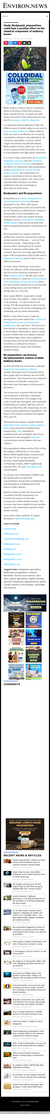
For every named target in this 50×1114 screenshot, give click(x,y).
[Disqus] (25, 719)
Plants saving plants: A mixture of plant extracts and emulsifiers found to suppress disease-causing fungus (29, 862)
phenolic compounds (13, 581)
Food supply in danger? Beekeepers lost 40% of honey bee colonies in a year (29, 943)
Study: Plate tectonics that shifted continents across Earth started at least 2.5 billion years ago (29, 874)
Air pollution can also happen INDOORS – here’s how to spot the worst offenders (29, 1076)
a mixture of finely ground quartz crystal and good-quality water (25, 322)
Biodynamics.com (12, 544)
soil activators (27, 584)
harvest (18, 575)
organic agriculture (18, 578)
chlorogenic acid (34, 467)
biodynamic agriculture (30, 569)
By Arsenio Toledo (27, 879)
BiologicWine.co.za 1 (13, 554)
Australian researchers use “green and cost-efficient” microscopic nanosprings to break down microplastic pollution (29, 1002)
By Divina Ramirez (28, 1080)
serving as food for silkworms (25, 120)
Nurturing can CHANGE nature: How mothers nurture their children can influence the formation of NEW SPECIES (29, 975)
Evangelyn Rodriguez (25, 39)
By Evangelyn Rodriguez (29, 1026)
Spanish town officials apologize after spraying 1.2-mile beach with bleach (28, 1086)
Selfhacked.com (11, 534)
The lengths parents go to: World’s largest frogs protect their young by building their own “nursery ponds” (27, 886)
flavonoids (8, 575)
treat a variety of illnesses (16, 131)
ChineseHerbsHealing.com (16, 539)
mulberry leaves (16, 275)
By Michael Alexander (29, 1070)
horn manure (29, 575)
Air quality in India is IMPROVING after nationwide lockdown (28, 1066)
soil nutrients (10, 588)
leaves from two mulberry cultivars (20, 369)
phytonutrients (31, 581)
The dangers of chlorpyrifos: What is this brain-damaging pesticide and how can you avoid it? (29, 963)
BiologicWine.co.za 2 (13, 559)
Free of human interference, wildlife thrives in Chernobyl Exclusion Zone (27, 1013)
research (15, 584)
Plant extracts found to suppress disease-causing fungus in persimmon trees (28, 1055)
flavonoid (35, 437)
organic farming (36, 578)
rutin (19, 431)
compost (33, 572)
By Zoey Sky (26, 922)
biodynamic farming (13, 258)
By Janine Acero (27, 906)
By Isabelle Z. (26, 1089)
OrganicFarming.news (24, 518)
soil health (40, 584)
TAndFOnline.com (12, 564)
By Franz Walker (27, 867)
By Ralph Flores (27, 1048)
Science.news (10, 529)
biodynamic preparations (16, 572)
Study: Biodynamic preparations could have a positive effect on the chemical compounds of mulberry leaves (28, 1033)
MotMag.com (10, 549)
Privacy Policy (25, 1105)
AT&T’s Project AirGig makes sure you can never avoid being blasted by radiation (29, 1044)
